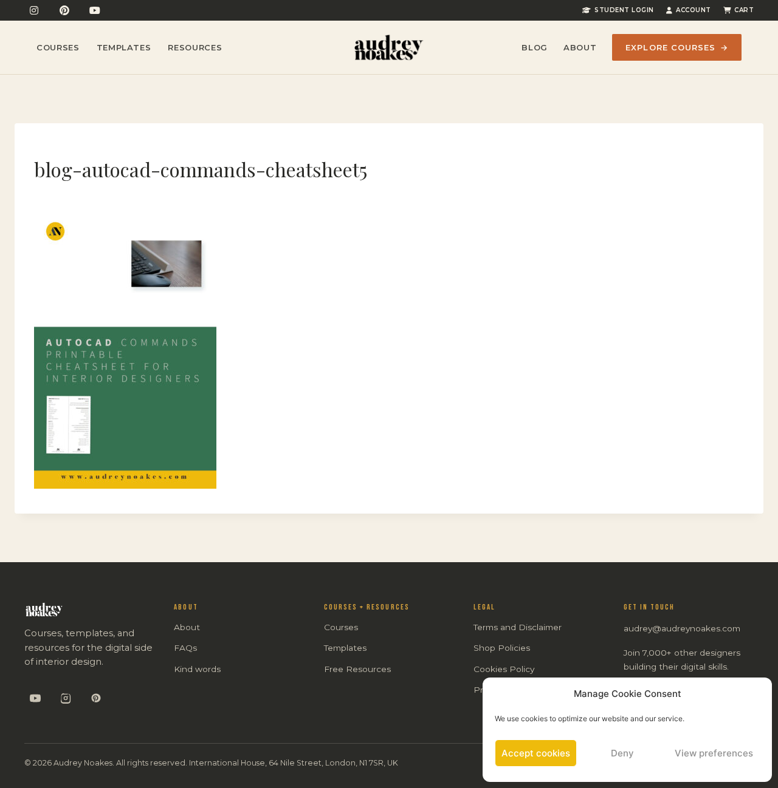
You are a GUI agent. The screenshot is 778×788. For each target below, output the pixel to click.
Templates (124, 47)
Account (693, 10)
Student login (624, 10)
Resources (195, 47)
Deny (622, 753)
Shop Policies (501, 648)
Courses (58, 47)
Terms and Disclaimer (517, 627)
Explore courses (676, 47)
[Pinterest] (64, 10)
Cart (744, 10)
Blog (535, 47)
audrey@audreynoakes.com (682, 628)
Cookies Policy (503, 669)
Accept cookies (535, 753)
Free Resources (357, 669)
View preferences (714, 753)
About (579, 47)
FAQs (185, 648)
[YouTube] (95, 10)
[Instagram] (34, 10)
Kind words (197, 669)
